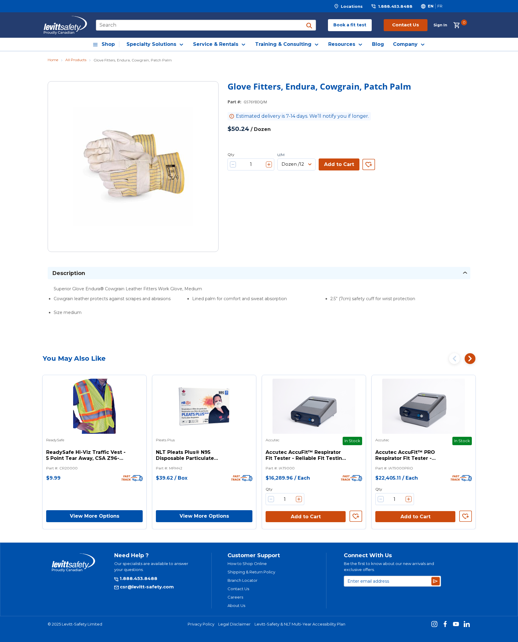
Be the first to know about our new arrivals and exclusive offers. (389, 566)
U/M (280, 155)
